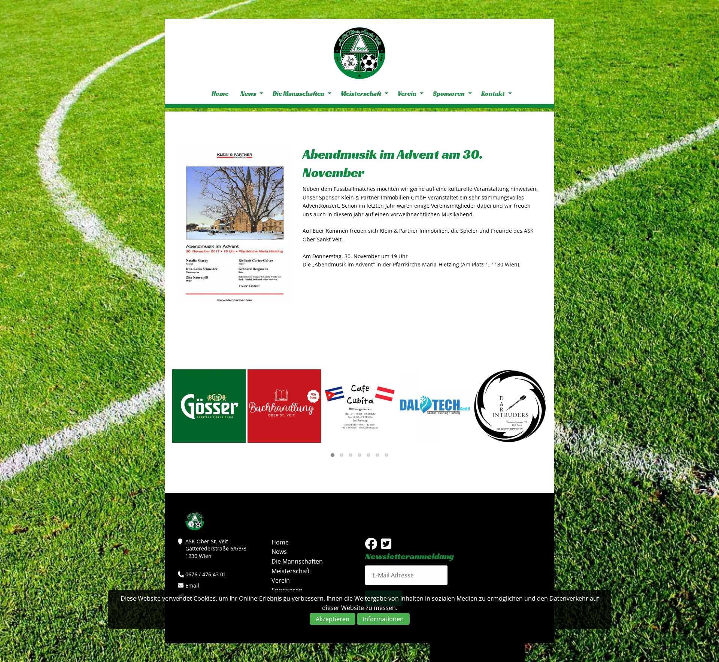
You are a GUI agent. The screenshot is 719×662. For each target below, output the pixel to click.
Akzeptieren (332, 619)
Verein (407, 93)
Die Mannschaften (298, 93)
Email (192, 585)
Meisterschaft (361, 93)
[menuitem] (220, 93)
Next (707, 331)
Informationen (383, 619)
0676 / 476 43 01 (205, 574)
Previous (11, 331)
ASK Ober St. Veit (359, 53)
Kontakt (493, 93)
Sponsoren (449, 93)
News (248, 93)
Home (220, 93)
